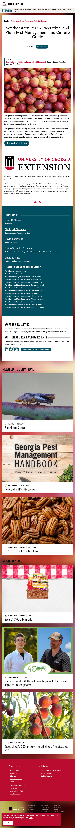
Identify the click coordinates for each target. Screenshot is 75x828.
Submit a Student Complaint (59, 812)
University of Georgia (16, 811)
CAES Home (14, 770)
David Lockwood (39, 62)
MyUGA (30, 812)
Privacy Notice (44, 815)
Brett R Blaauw (12, 62)
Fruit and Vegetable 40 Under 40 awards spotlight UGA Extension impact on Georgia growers (36, 683)
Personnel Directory (17, 785)
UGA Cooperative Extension (51, 770)
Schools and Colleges (31, 806)
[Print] (40, 202)
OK (8, 823)
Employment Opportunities (45, 806)
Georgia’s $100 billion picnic (18, 619)
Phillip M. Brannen (25, 62)
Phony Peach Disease (15, 427)
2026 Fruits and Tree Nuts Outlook (21, 551)
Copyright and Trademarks (45, 810)
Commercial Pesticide (32, 21)
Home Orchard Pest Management (20, 489)
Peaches (44, 21)
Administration (16, 779)
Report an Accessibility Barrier (57, 807)
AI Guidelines (15, 794)
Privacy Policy (15, 788)
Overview (13, 773)
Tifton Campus (46, 773)
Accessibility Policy (17, 791)
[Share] (35, 202)
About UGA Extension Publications (36, 349)
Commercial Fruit (17, 21)
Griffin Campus (46, 776)
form (31, 818)
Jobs (12, 782)
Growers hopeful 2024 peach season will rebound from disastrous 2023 (36, 748)
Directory (30, 809)
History (13, 776)
